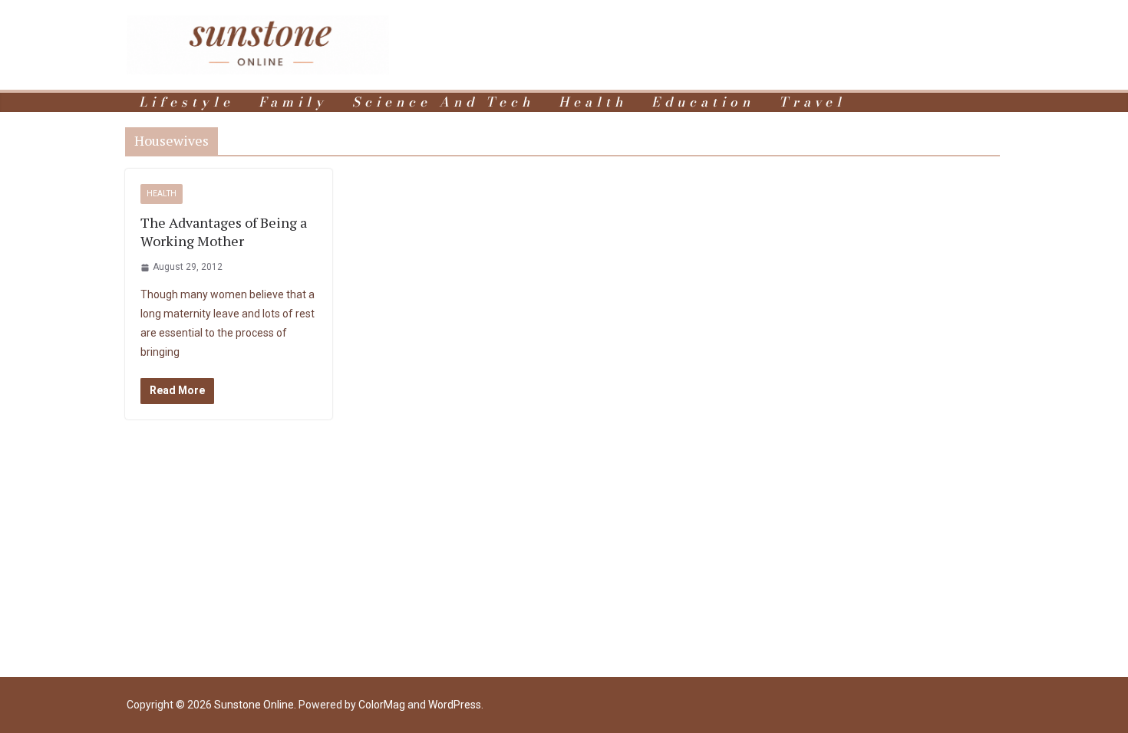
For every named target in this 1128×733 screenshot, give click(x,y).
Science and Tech (443, 102)
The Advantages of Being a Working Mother (223, 231)
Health (593, 102)
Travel (812, 102)
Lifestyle (186, 102)
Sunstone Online (254, 704)
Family (293, 102)
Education (702, 102)
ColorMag (381, 704)
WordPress (454, 704)
